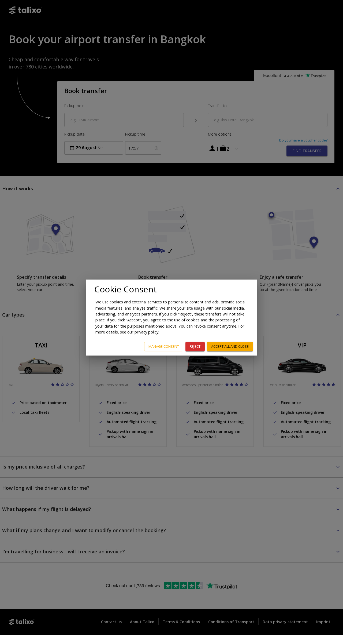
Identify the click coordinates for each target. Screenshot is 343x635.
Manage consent (163, 346)
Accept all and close (230, 346)
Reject (195, 346)
